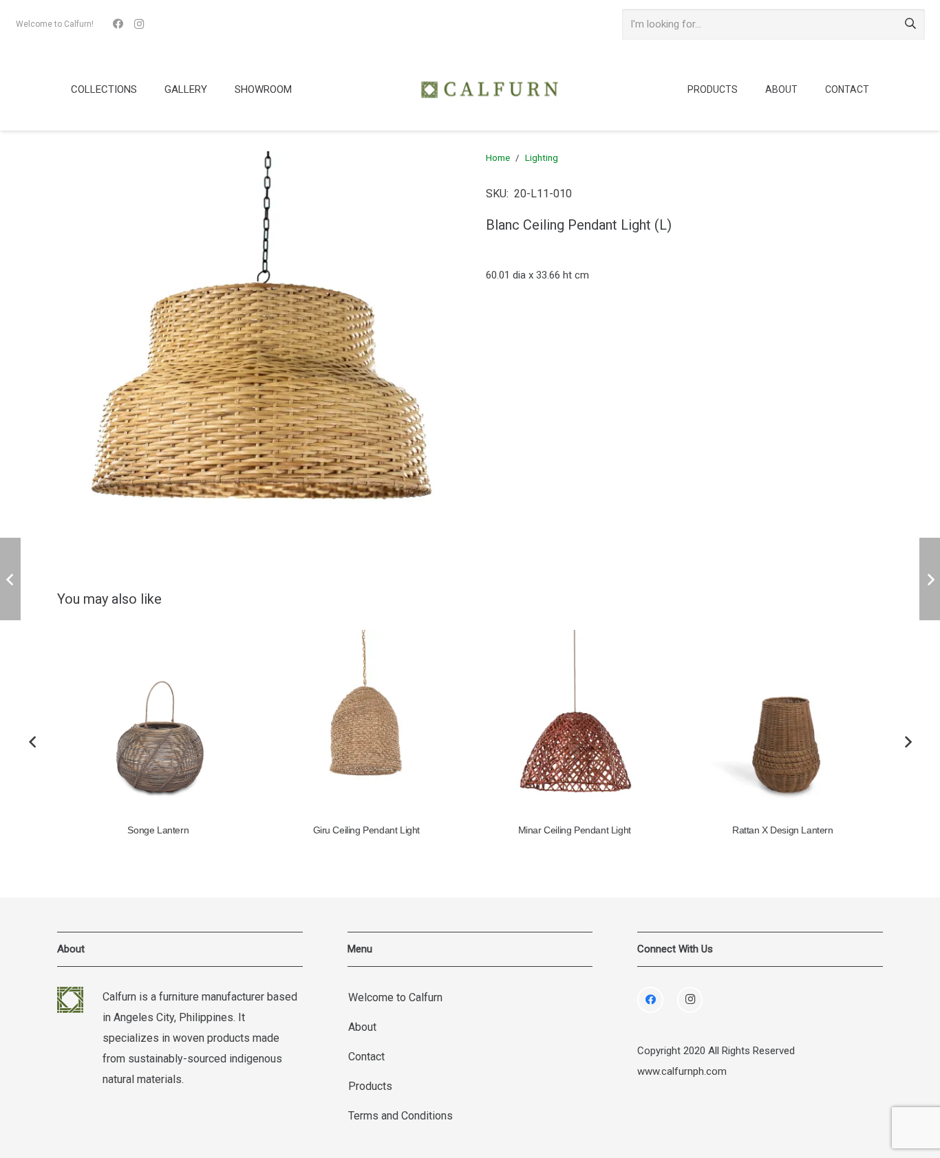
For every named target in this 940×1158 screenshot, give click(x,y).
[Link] (489, 89)
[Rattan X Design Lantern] (783, 724)
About (362, 1027)
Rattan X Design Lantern (782, 830)
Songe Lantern (158, 830)
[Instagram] (139, 24)
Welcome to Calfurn (395, 997)
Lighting (541, 157)
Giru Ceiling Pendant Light (366, 830)
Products (370, 1086)
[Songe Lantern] (159, 724)
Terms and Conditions (400, 1115)
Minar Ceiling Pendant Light (574, 830)
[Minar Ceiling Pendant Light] (575, 724)
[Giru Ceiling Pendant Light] (366, 724)
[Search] (910, 24)
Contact (366, 1056)
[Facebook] (118, 24)
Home (498, 157)
